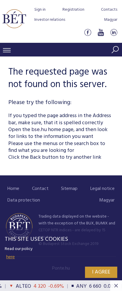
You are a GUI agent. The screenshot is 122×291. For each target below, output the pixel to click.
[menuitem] (13, 189)
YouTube (101, 32)
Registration (73, 9)
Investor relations (49, 19)
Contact (40, 189)
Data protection (23, 200)
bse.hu (39, 129)
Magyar (110, 19)
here (10, 257)
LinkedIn (114, 32)
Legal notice (102, 189)
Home (13, 189)
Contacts (109, 9)
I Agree (101, 272)
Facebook (88, 32)
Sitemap (69, 189)
